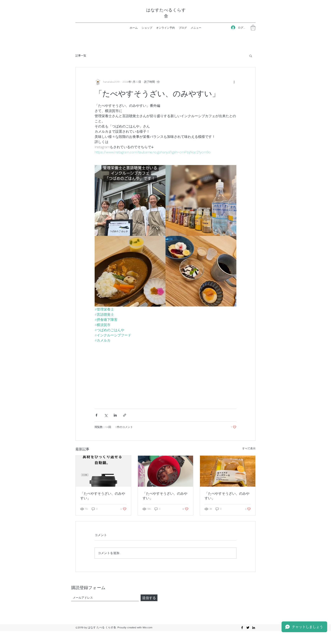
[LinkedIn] (254, 627)
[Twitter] (248, 627)
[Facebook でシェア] (96, 415)
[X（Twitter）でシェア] (106, 415)
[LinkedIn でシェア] (115, 415)
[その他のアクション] (234, 82)
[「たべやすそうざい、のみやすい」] (103, 471)
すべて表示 (249, 448)
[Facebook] (242, 627)
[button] (253, 27)
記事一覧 (80, 55)
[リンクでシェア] (124, 415)
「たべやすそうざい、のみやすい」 (102, 495)
